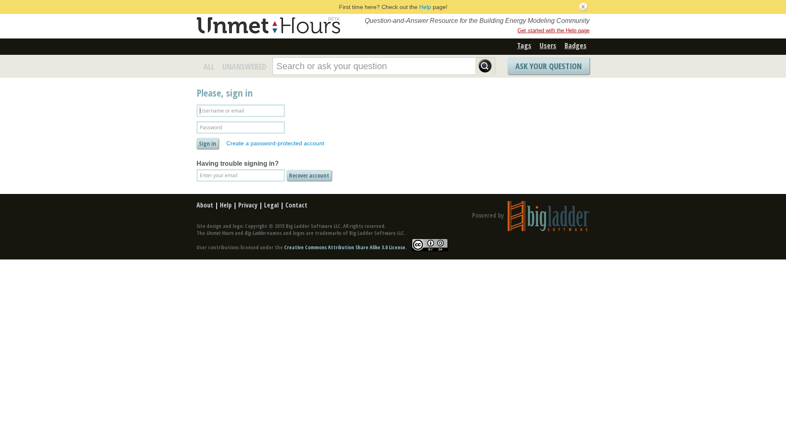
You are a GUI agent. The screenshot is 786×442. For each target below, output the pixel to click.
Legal (271, 205)
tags (524, 45)
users (548, 45)
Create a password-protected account (275, 143)
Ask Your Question (548, 66)
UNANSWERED (244, 66)
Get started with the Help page (553, 30)
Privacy (247, 205)
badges (576, 45)
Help (425, 7)
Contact (296, 205)
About (204, 205)
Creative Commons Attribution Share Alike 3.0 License (344, 247)
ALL (209, 66)
